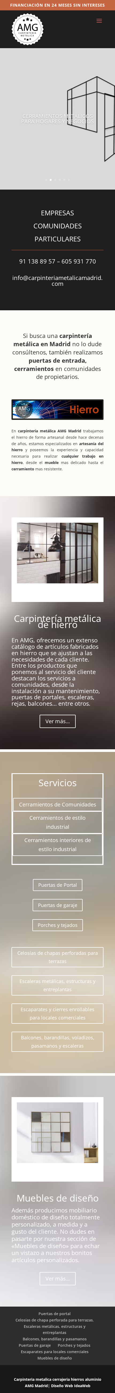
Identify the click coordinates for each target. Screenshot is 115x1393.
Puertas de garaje (57, 905)
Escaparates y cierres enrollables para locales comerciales (57, 1013)
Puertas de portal (55, 1313)
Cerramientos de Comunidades (57, 804)
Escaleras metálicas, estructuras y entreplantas (57, 985)
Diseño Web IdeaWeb (70, 1385)
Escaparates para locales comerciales (55, 1351)
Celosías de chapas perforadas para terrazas (57, 957)
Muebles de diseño (54, 1358)
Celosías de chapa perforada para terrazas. (55, 1320)
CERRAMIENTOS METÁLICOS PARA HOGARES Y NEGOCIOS (57, 118)
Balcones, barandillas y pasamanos (55, 1338)
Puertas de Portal (57, 885)
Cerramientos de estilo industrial (57, 822)
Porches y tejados (58, 925)
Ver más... (57, 721)
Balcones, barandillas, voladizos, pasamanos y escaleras (57, 1041)
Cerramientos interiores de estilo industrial (57, 844)
